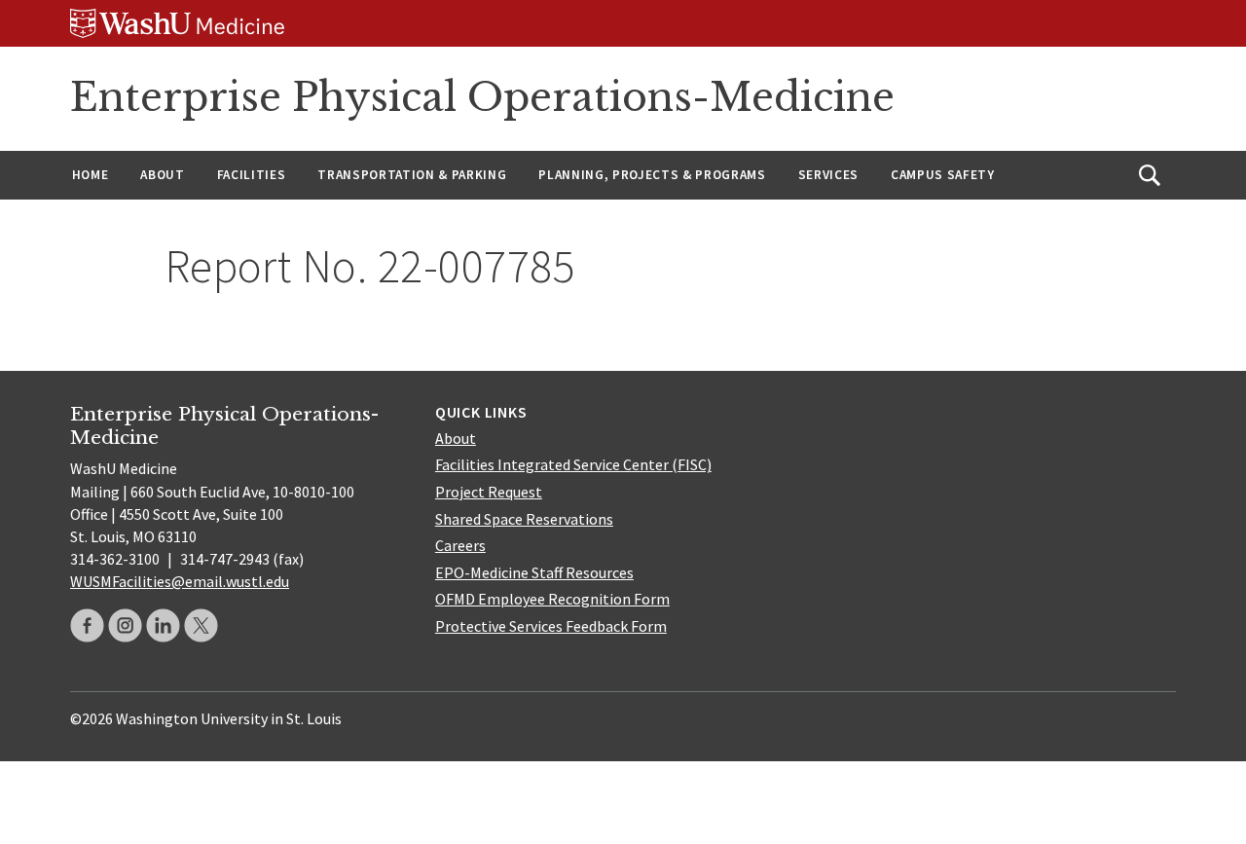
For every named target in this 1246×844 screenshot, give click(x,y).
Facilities (251, 174)
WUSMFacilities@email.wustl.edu (179, 581)
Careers (460, 545)
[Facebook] (87, 625)
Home (90, 174)
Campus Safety (943, 174)
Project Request (488, 491)
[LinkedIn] (163, 625)
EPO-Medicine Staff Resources (534, 572)
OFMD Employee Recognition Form (552, 598)
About (162, 174)
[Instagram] (125, 625)
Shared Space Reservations (524, 519)
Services (828, 174)
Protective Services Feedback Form (551, 626)
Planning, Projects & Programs (651, 174)
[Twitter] (201, 625)
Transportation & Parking (411, 174)
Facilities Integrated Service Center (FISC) (573, 464)
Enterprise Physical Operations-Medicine (482, 97)
